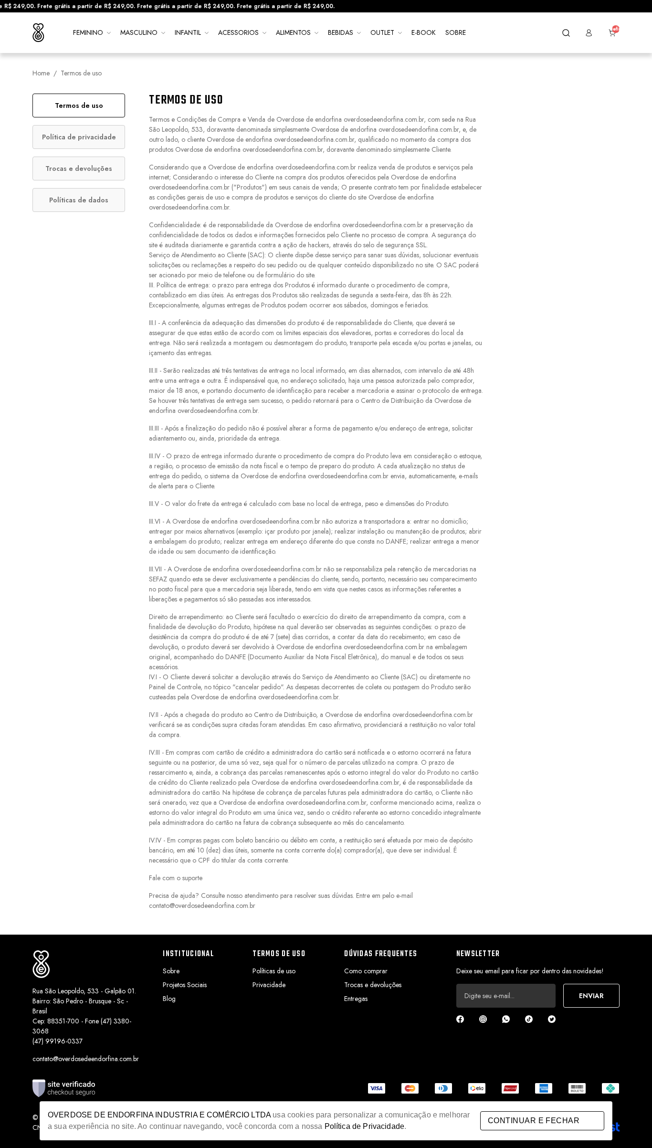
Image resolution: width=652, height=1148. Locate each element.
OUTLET (382, 32)
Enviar (591, 996)
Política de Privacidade (364, 1126)
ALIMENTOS (293, 32)
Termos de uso (79, 105)
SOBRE (455, 32)
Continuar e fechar (533, 1120)
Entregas (356, 998)
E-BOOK (423, 32)
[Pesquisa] (566, 33)
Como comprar (366, 971)
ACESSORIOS (238, 32)
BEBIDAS (340, 32)
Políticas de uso (273, 971)
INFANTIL (188, 32)
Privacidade (268, 985)
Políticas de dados (78, 200)
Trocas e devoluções (78, 168)
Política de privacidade (79, 137)
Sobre (171, 971)
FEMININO (88, 32)
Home (41, 73)
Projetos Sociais (185, 985)
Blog (169, 998)
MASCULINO (139, 32)
